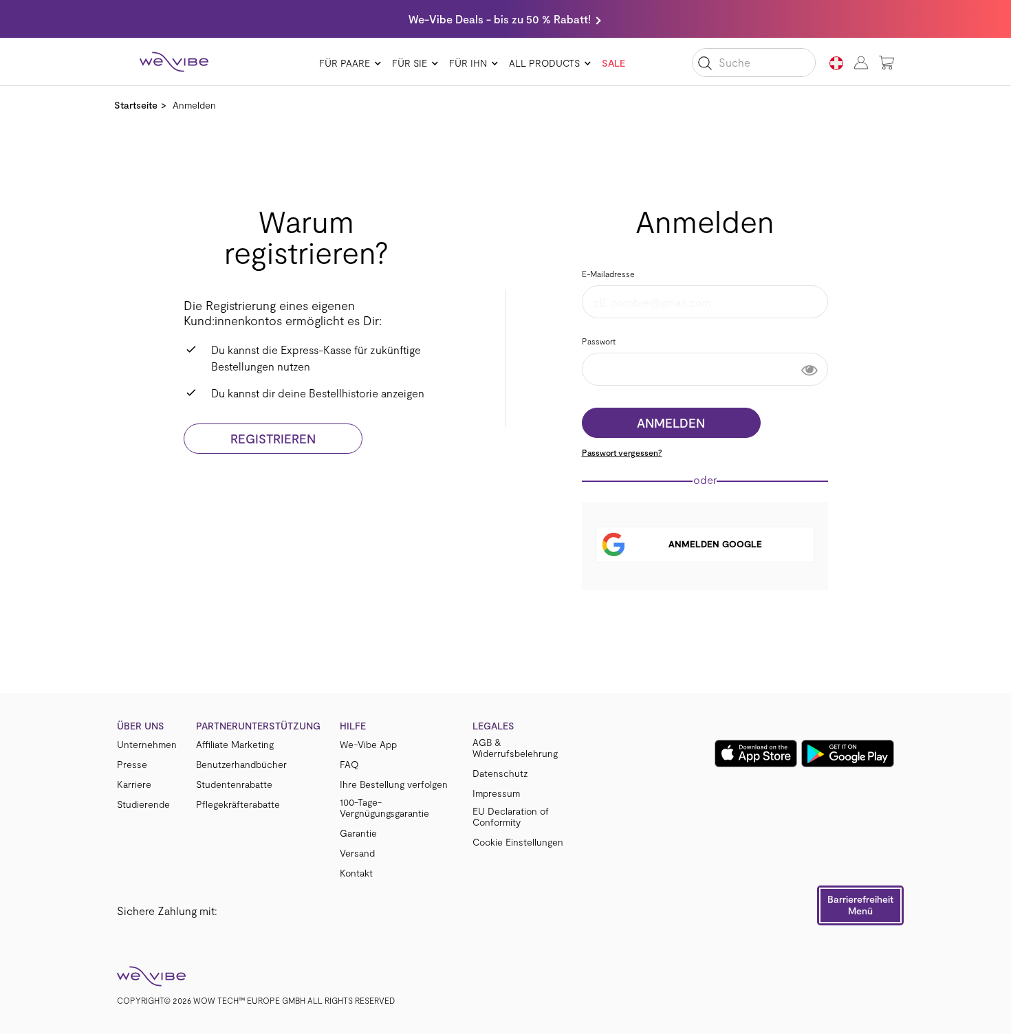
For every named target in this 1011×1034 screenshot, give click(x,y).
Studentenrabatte (234, 784)
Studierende (143, 804)
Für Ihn (468, 63)
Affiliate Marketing (235, 744)
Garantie (358, 833)
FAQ (349, 764)
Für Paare (344, 63)
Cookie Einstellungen (517, 842)
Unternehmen (147, 744)
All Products (544, 63)
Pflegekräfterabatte (238, 804)
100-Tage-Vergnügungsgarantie (384, 808)
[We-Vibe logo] (174, 62)
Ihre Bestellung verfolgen (394, 784)
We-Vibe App (368, 744)
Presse (132, 764)
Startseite (135, 105)
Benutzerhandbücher (241, 764)
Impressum (496, 793)
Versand (357, 853)
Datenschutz (500, 773)
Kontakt (356, 873)
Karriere (134, 784)
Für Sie (409, 63)
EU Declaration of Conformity (510, 817)
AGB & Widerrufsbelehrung (515, 748)
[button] (860, 905)
